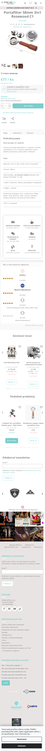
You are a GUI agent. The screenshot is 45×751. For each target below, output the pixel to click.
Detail (10, 382)
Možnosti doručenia (8, 99)
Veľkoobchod (6, 635)
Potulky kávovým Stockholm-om (14, 675)
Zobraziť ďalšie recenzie (34, 325)
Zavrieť (22, 119)
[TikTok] (19, 608)
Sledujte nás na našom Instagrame (23, 510)
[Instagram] (9, 608)
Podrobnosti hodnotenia (23, 27)
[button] (42, 493)
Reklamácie (6, 643)
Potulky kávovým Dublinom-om (14, 671)
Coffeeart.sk (29, 545)
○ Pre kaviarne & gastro (10, 651)
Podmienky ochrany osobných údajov (15, 630)
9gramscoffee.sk (15, 545)
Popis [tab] (5, 133)
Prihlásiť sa (8, 478)
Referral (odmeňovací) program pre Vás (16, 648)
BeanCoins (38, 547)
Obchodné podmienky (10, 627)
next (42, 352)
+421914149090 (7, 602)
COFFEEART (22, 21)
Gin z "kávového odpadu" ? (12, 665)
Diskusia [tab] (30, 133)
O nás (4, 640)
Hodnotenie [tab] (17, 133)
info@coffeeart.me (8, 600)
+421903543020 (7, 604)
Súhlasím (22, 746)
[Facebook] (4, 608)
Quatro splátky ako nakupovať (13, 625)
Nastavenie (21, 739)
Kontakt (4, 632)
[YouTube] (14, 608)
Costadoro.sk (26, 547)
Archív (5, 683)
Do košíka (29, 106)
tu (29, 734)
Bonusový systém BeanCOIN (12, 645)
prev (2, 352)
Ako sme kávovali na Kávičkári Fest (15, 668)
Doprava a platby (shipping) (12, 638)
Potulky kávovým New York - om (14, 678)
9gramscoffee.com (11, 547)
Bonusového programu (25, 113)
